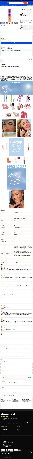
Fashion (16, 5)
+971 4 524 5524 (5, 446)
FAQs (30, 454)
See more (2, 62)
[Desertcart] (4, 2)
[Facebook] (31, 422)
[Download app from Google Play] (4, 453)
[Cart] (31, 3)
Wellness (2, 5)
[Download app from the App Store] (10, 453)
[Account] (29, 3)
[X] (29, 422)
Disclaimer (30, 452)
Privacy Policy (29, 451)
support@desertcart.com (7, 443)
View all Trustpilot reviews (16, 392)
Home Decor (7, 5)
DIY (19, 5)
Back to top (16, 409)
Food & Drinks (12, 5)
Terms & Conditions (28, 449)
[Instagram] (27, 422)
